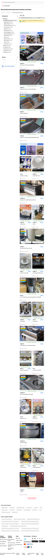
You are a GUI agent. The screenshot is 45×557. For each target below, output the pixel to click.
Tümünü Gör (40, 144)
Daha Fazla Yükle (31, 498)
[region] (31, 39)
